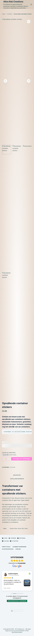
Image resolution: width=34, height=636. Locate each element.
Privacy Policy (6, 546)
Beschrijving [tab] (17, 475)
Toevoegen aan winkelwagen (21, 458)
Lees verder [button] (7, 588)
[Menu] (31, 4)
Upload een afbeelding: (9, 452)
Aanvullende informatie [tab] (17, 478)
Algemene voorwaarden (19, 546)
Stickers (12, 467)
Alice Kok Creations (13, 1)
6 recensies (22, 563)
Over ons (18, 549)
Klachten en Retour (7, 549)
